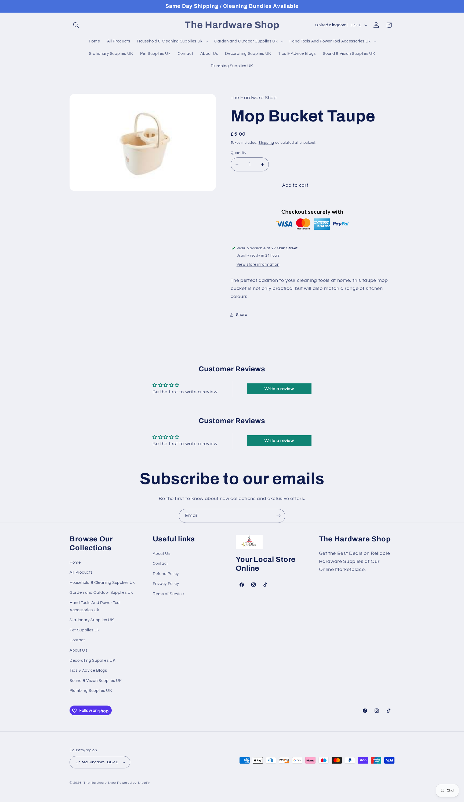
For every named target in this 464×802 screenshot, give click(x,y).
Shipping (266, 143)
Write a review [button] (279, 389)
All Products (81, 572)
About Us (78, 650)
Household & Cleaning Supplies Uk (102, 582)
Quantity (239, 153)
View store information (258, 264)
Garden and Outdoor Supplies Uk (101, 593)
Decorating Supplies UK (93, 660)
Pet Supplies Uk (85, 630)
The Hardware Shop (100, 783)
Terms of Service (168, 594)
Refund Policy (166, 573)
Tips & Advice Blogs (88, 670)
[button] (76, 25)
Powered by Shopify (133, 783)
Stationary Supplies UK (92, 620)
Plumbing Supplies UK (91, 691)
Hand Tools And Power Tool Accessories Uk (95, 606)
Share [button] (241, 314)
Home (75, 562)
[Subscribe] (278, 516)
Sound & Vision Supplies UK (96, 680)
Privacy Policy (166, 584)
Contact (77, 640)
